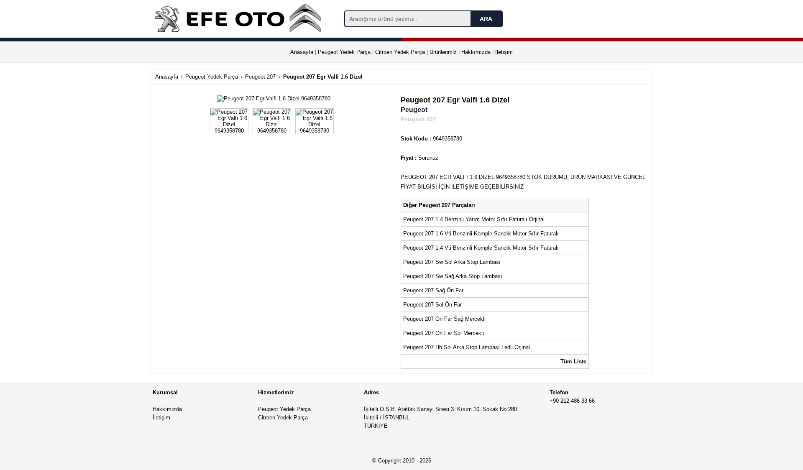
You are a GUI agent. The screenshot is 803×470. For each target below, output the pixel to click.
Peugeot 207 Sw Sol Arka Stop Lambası (452, 262)
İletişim (504, 52)
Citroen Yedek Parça (400, 52)
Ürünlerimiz (443, 52)
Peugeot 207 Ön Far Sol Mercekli (444, 333)
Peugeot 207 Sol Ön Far (432, 304)
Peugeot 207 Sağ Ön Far (433, 290)
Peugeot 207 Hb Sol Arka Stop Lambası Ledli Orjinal (466, 347)
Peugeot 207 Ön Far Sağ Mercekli (445, 319)
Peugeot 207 (260, 77)
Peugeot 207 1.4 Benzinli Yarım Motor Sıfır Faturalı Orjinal (474, 219)
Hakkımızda (476, 52)
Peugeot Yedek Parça (344, 52)
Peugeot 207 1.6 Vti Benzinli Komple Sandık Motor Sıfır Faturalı (481, 233)
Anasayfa (301, 52)
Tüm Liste (573, 361)
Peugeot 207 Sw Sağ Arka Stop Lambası (452, 276)
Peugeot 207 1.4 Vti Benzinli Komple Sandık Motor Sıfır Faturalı (481, 248)
